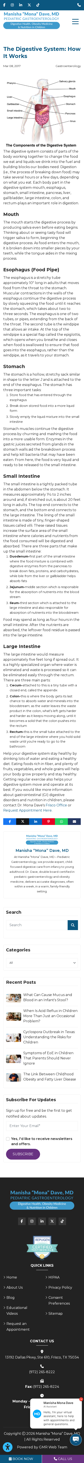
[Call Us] (79, 5)
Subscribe (23, 1154)
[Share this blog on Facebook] (9, 821)
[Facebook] (4, 5)
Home (11, 1277)
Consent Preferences (59, 1300)
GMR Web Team (53, 1447)
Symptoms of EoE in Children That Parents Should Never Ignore (48, 1058)
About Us (14, 1287)
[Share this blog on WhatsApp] (61, 821)
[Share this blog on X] (22, 821)
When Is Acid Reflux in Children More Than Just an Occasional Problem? (50, 1016)
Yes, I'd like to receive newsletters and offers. (41, 1141)
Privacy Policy (60, 1287)
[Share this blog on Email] (74, 821)
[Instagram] (12, 5)
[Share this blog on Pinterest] (48, 821)
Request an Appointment (18, 1327)
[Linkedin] (20, 5)
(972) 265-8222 (42, 1372)
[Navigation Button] (75, 21)
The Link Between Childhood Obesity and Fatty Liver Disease (49, 1076)
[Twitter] (29, 5)
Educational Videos (16, 1311)
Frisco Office (56, 805)
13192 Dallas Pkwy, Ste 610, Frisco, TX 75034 (42, 1357)
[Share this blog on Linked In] (35, 821)
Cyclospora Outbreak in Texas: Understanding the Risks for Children (49, 1037)
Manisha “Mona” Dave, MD (42, 850)
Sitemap (55, 1314)
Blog (10, 1298)
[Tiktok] (37, 5)
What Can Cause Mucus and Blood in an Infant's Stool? (47, 997)
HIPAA (53, 1277)
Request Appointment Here (27, 810)
